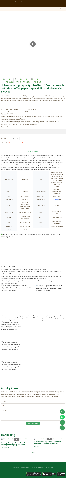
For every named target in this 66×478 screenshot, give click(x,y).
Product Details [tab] (33, 151)
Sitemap (51, 467)
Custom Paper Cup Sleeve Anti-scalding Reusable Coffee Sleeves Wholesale (48, 442)
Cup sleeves (55, 199)
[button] (32, 452)
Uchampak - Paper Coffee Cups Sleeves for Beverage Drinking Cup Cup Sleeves (16, 444)
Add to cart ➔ (5, 447)
